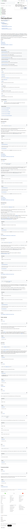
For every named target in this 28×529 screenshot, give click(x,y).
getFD (2, 81)
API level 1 (4, 16)
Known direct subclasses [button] (7, 26)
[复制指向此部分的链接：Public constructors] (9, 119)
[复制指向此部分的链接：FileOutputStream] (7, 121)
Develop (6, 5)
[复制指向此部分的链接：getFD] (3, 362)
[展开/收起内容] (3, 7)
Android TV (20, 501)
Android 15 (2, 508)
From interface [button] (6, 113)
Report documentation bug (22, 507)
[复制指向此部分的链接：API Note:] (4, 330)
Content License (19, 489)
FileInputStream (3, 43)
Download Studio (12, 510)
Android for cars (21, 500)
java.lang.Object (2, 22)
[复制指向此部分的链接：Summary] (5, 47)
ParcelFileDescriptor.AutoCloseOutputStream (7, 26)
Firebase (2, 519)
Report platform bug (21, 506)
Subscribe (9, 525)
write (2, 90)
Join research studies (21, 509)
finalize (5, 101)
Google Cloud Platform (3, 520)
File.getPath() (3, 197)
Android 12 (2, 511)
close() (8, 217)
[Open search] (18, 0)
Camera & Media (12, 500)
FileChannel (7, 349)
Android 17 (2, 506)
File (7, 51)
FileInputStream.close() (4, 486)
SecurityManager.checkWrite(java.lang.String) (7, 156)
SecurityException (4, 148)
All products (2, 521)
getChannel (3, 76)
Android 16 (2, 507)
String (7, 61)
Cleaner (22, 333)
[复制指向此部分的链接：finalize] (3, 469)
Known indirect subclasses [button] (7, 28)
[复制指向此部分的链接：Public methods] (7, 317)
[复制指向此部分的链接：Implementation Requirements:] (10, 251)
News (1, 501)
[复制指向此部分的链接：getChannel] (5, 342)
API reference (3, 3)
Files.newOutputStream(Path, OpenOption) (7, 44)
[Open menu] (1, 1)
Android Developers (3, 5)
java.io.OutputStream (4, 23)
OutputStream (5, 20)
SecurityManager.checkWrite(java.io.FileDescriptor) (8, 235)
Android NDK (11, 511)
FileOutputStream (4, 51)
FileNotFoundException (5, 144)
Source (1, 500)
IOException (3, 337)
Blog (1, 502)
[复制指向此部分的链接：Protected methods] (9, 467)
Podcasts (2, 503)
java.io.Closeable (7, 111)
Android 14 (2, 509)
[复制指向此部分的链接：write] (3, 389)
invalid (17, 215)
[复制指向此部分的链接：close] (3, 319)
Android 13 (2, 510)
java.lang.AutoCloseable (8, 115)
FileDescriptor (3, 42)
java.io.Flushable (7, 113)
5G (10, 502)
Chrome (2, 518)
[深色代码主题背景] (26, 162)
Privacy (10, 501)
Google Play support (21, 508)
